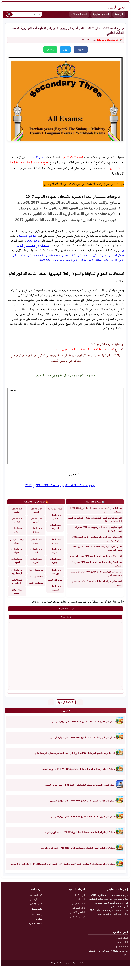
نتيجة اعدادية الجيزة (55, 517)
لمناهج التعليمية (27, 236)
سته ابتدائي (18, 255)
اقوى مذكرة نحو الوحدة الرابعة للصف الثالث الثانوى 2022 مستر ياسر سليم (97, 539)
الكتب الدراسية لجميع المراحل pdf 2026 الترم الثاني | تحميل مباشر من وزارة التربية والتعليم (75, 753)
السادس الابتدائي (77, 916)
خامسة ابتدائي (35, 255)
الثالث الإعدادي (36, 903)
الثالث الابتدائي (78, 903)
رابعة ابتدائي (53, 255)
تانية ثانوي (58, 260)
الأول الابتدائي (79, 895)
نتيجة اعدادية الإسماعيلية (17, 572)
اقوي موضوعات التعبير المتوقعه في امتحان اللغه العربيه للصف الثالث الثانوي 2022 (95, 519)
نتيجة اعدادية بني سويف (17, 541)
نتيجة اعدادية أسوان (36, 520)
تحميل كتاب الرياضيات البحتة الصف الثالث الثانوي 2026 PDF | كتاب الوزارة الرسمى (79, 832)
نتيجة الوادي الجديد (17, 591)
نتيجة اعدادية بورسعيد (55, 572)
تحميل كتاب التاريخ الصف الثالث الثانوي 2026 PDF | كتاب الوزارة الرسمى (83, 721)
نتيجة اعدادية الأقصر (17, 520)
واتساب (50, 49)
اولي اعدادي (117, 260)
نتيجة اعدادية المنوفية (17, 560)
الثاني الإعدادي (36, 899)
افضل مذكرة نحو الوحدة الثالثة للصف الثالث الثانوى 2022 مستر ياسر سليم (97, 548)
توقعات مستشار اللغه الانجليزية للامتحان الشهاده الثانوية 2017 (71, 196)
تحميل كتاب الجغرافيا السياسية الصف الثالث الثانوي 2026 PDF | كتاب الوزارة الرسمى (78, 769)
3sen (81, 40)
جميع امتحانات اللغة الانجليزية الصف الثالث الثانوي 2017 (60, 485)
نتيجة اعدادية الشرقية (55, 551)
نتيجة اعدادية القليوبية (55, 588)
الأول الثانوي (122, 937)
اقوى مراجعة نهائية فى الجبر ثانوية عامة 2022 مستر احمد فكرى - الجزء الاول (97, 529)
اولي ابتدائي (100, 255)
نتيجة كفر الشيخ (55, 579)
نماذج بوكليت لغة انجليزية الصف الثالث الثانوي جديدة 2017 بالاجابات (67, 202)
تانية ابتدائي (84, 255)
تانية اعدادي (101, 260)
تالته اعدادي (86, 260)
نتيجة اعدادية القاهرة (17, 510)
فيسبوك (81, 49)
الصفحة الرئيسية (65, 702)
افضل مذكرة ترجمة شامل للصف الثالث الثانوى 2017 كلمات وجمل (68, 208)
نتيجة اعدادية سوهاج (36, 530)
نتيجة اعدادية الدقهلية (17, 551)
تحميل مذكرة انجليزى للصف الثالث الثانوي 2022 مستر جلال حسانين (96, 564)
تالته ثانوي (44, 260)
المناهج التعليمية (101, 14)
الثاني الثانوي (122, 942)
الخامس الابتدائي (77, 912)
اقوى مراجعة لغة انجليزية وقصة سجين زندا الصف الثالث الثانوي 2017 (65, 219)
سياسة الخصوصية (35, 923)
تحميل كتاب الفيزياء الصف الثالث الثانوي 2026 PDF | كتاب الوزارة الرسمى (83, 816)
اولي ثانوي (72, 260)
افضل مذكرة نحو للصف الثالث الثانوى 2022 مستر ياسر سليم (95, 556)
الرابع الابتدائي (78, 907)
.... (94, 40)
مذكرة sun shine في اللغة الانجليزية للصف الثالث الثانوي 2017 (70, 213)
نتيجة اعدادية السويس (55, 526)
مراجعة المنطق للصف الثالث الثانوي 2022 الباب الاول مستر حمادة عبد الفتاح (96, 573)
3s (88, 40)
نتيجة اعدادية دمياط (17, 530)
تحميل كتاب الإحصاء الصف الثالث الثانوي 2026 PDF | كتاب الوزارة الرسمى (83, 800)
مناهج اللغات (33, 240)
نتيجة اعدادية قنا (55, 508)
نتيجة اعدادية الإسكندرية (17, 581)
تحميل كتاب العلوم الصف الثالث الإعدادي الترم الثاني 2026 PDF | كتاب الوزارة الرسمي (78, 848)
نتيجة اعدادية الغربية (36, 560)
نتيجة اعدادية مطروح (55, 541)
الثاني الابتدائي (78, 899)
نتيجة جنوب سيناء (36, 576)
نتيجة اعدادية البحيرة (55, 560)
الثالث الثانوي (122, 946)
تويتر (65, 49)
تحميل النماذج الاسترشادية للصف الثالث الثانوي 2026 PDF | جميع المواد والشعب (96, 510)
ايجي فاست (38, 157)
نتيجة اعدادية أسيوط (36, 541)
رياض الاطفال (116, 255)
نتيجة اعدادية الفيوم (36, 510)
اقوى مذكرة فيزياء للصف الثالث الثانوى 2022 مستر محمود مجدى (97, 583)
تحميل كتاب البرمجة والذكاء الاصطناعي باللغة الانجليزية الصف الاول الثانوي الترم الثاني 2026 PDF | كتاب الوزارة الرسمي (63, 863)
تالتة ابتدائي (68, 255)
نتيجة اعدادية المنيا (36, 551)
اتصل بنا (39, 918)
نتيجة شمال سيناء (35, 570)
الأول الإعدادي (36, 895)
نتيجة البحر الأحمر (36, 583)
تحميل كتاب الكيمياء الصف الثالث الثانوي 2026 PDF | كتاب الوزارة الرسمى (83, 737)
